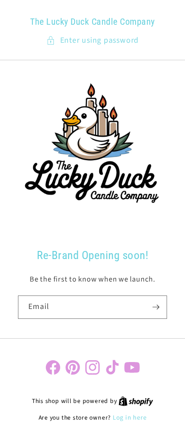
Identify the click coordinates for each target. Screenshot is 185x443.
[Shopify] (136, 401)
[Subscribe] (156, 307)
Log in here (129, 417)
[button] (92, 40)
